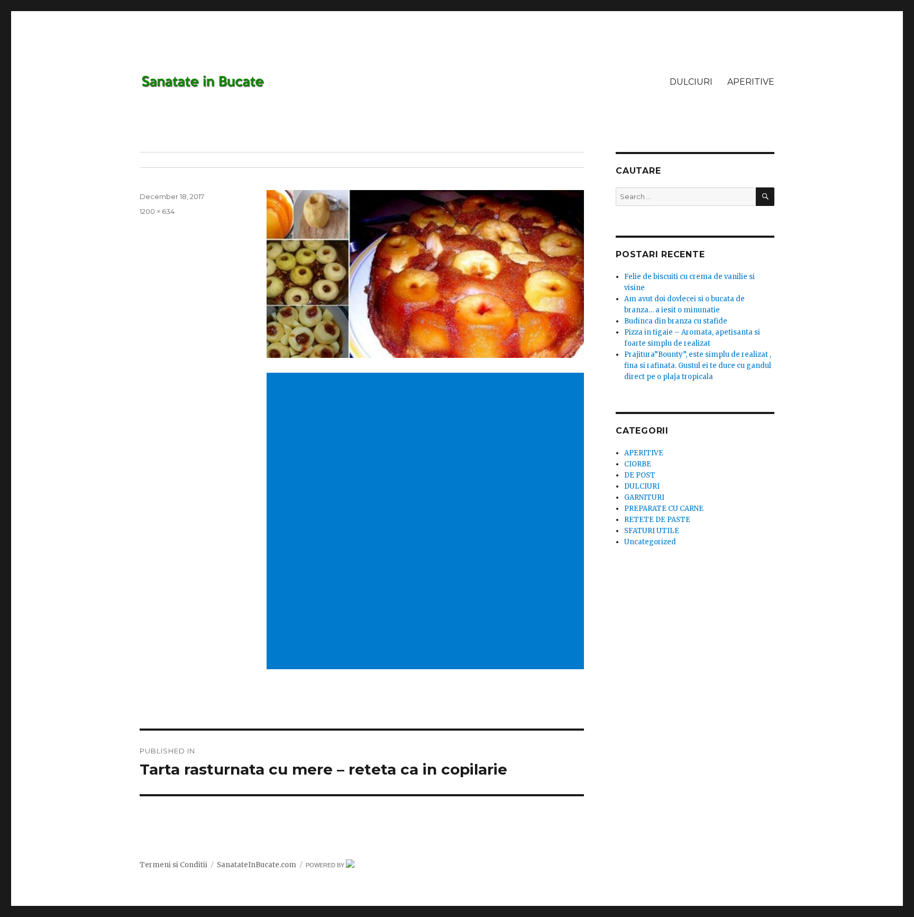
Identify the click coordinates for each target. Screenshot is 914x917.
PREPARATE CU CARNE (663, 508)
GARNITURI (644, 497)
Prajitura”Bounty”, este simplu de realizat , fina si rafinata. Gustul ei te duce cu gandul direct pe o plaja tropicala (697, 365)
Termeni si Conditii (173, 864)
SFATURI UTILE (651, 530)
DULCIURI (691, 82)
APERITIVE (750, 82)
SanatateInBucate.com (256, 864)
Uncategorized (650, 541)
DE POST (639, 475)
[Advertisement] (427, 448)
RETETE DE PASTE (657, 519)
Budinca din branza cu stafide (675, 321)
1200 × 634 (157, 211)
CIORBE (637, 464)
